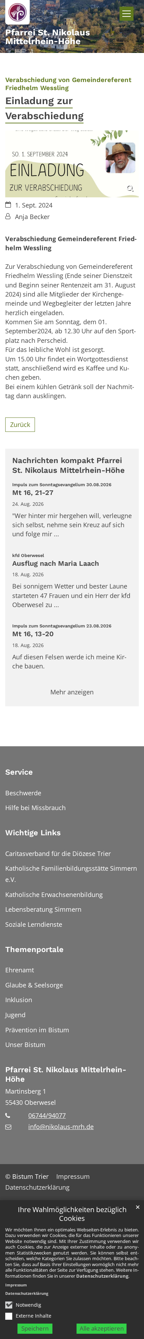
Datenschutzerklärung (102, 1276)
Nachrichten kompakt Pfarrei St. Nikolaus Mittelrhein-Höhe (68, 465)
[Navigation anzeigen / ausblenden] (127, 14)
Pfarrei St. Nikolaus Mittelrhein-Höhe (65, 1074)
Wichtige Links (33, 832)
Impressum (16, 1284)
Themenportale (34, 949)
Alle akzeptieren (102, 1328)
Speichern (35, 1328)
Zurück (20, 424)
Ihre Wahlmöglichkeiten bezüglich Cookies (72, 1214)
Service (19, 772)
